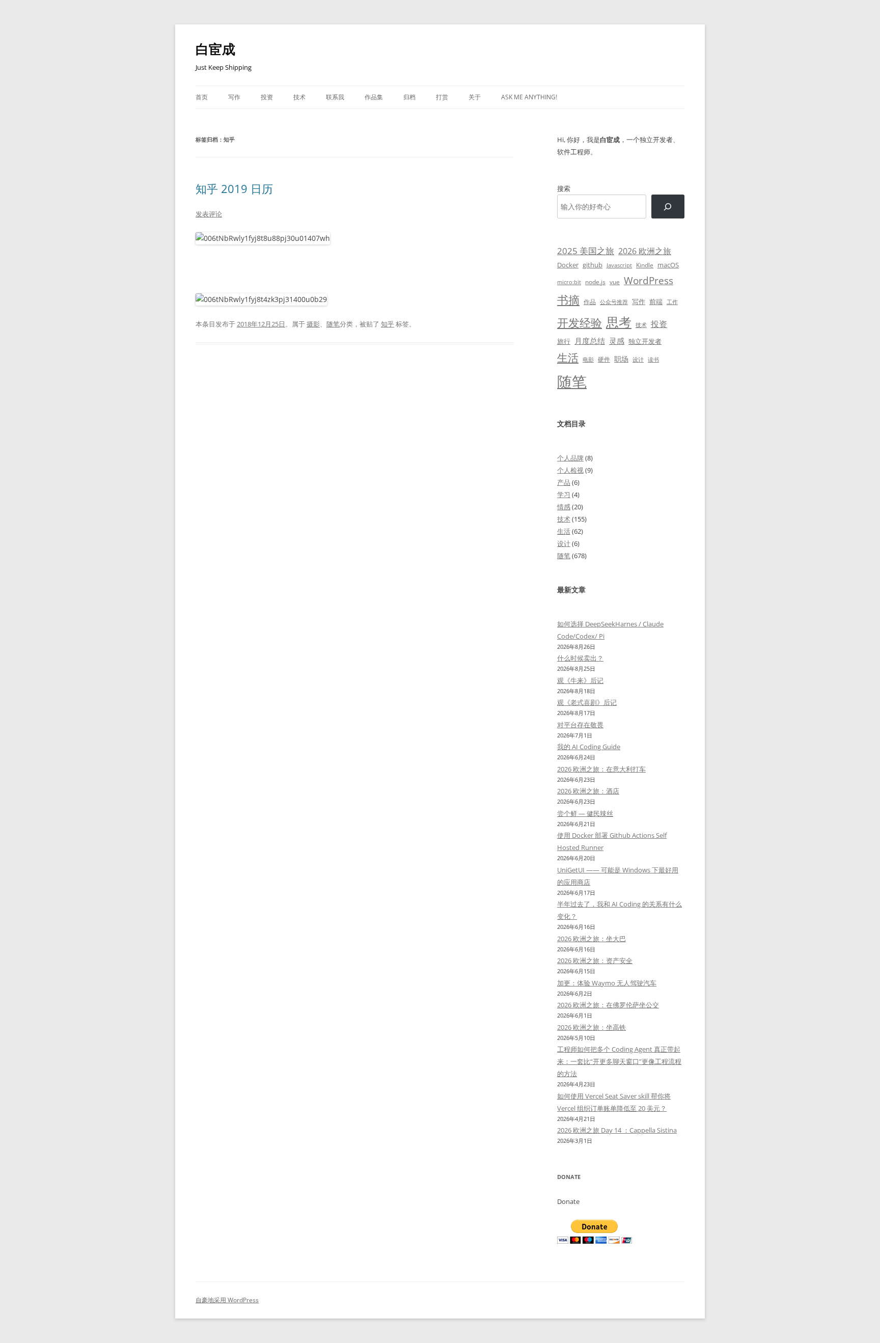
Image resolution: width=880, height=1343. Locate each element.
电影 (588, 359)
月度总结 (589, 341)
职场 (621, 359)
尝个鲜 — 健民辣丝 (585, 813)
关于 (475, 97)
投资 (267, 97)
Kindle (644, 265)
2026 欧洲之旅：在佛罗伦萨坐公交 (608, 1004)
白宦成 (215, 49)
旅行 (563, 341)
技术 (299, 97)
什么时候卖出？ (580, 658)
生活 (568, 357)
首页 (202, 97)
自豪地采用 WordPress (227, 1300)
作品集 (374, 97)
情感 (563, 506)
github (592, 264)
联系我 (335, 97)
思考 (618, 322)
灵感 (616, 341)
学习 (563, 494)
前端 (656, 301)
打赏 (442, 97)
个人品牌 (570, 457)
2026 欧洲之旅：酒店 (588, 791)
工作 (672, 302)
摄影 (313, 323)
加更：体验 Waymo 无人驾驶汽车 (606, 983)
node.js (595, 282)
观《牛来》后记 (580, 680)
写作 (234, 97)
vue (615, 282)
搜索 (563, 188)
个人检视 (570, 470)
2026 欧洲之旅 (644, 251)
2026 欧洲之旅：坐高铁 (591, 1027)
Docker (568, 264)
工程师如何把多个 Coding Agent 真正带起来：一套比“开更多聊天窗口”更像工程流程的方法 (619, 1061)
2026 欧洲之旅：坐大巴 (591, 938)
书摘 (568, 299)
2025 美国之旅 (585, 251)
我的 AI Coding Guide (588, 746)
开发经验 (579, 323)
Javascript (619, 265)
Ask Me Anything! (529, 97)
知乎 (387, 323)
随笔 (333, 323)
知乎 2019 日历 (234, 188)
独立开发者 (645, 341)
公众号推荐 (614, 302)
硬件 (604, 359)
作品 (590, 301)
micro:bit (569, 282)
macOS (668, 264)
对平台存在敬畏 (580, 724)
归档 (409, 97)
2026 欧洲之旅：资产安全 (594, 960)
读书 (653, 359)
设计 (638, 359)
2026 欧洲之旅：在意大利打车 (601, 769)
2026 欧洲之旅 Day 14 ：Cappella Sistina (617, 1130)
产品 (563, 482)
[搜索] (667, 206)
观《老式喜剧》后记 (587, 702)
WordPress (648, 280)
